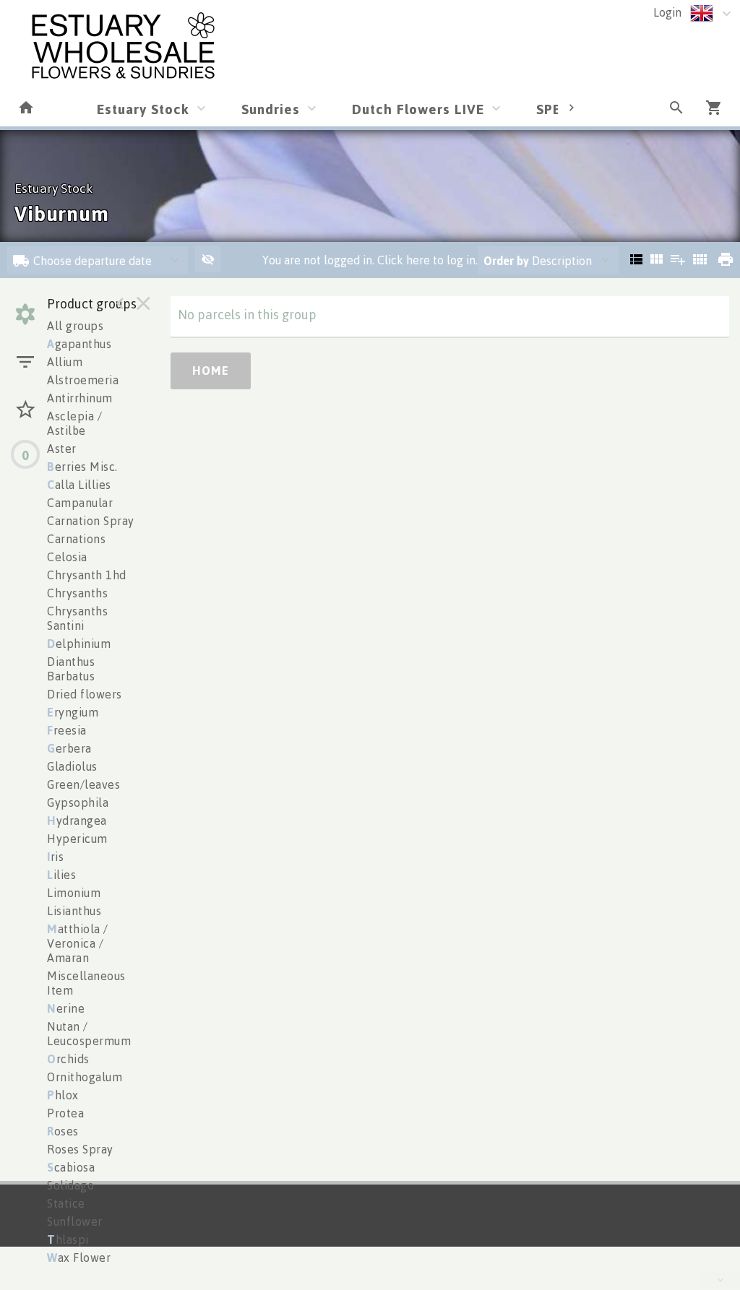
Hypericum (77, 838)
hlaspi (68, 1239)
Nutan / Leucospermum (89, 1033)
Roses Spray (80, 1149)
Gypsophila (77, 802)
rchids (68, 1059)
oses (63, 1131)
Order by (506, 261)
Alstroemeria (83, 380)
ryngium (72, 712)
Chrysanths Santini (77, 618)
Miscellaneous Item (86, 983)
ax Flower (79, 1257)
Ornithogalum (84, 1077)
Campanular (80, 502)
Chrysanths (77, 593)
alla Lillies (79, 484)
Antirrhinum (80, 398)
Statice (66, 1203)
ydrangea (77, 820)
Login (667, 12)
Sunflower (75, 1221)
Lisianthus (74, 911)
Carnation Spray (90, 521)
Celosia (67, 557)
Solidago (70, 1185)
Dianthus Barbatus (71, 668)
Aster (62, 448)
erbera (69, 748)
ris (55, 856)
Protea (65, 1113)
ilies (61, 874)
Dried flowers (84, 694)
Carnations (76, 539)
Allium (64, 362)
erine (66, 1008)
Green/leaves (83, 784)
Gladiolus (72, 766)
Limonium (73, 893)
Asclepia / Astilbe (74, 423)
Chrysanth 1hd (86, 575)
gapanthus (79, 344)
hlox (63, 1095)
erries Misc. (82, 466)
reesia (67, 730)
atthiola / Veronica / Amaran (77, 943)
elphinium (79, 643)
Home (210, 370)
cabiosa (71, 1167)
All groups (75, 326)
